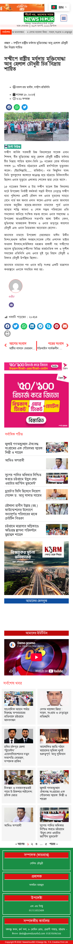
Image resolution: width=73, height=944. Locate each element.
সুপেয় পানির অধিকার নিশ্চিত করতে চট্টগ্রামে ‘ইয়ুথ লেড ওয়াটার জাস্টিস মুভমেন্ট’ (23, 479)
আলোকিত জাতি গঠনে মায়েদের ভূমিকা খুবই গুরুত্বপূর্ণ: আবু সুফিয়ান (53, 750)
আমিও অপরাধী (14, 460)
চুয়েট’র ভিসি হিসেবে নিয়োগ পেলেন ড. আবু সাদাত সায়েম (23, 493)
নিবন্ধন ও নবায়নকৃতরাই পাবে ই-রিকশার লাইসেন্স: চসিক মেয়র (18, 791)
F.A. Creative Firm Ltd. (58, 942)
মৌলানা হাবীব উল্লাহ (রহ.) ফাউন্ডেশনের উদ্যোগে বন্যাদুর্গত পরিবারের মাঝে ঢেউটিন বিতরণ (21, 512)
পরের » (53, 844)
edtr (12, 296)
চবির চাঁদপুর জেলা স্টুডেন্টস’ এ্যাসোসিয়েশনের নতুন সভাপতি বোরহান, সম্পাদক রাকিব (16, 754)
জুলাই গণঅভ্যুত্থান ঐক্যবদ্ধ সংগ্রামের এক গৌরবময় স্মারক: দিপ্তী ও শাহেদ (24, 448)
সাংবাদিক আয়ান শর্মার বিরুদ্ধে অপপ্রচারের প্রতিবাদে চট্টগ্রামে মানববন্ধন (16, 714)
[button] (63, 18)
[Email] (11, 304)
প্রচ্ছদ (7, 43)
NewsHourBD (28, 942)
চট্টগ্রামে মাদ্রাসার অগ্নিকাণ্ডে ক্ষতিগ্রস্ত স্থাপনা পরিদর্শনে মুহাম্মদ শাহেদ (22, 530)
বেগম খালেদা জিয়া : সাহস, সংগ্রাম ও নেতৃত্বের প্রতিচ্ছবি (44, 32)
